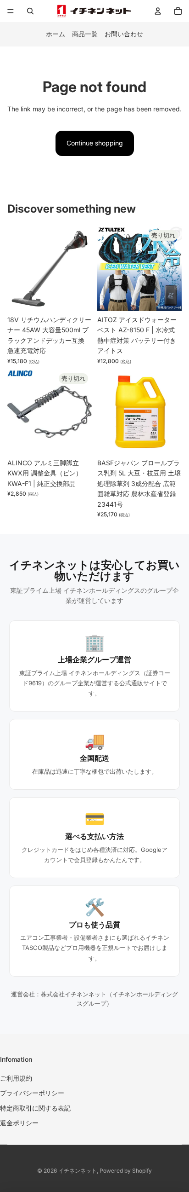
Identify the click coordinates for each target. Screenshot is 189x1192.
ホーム (55, 34)
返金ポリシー (19, 1123)
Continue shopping (95, 143)
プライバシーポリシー (32, 1093)
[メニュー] (10, 11)
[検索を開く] (30, 11)
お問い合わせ (124, 34)
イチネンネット (77, 1170)
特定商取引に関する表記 (35, 1108)
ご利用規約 (16, 1078)
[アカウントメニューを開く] (158, 11)
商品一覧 (85, 34)
